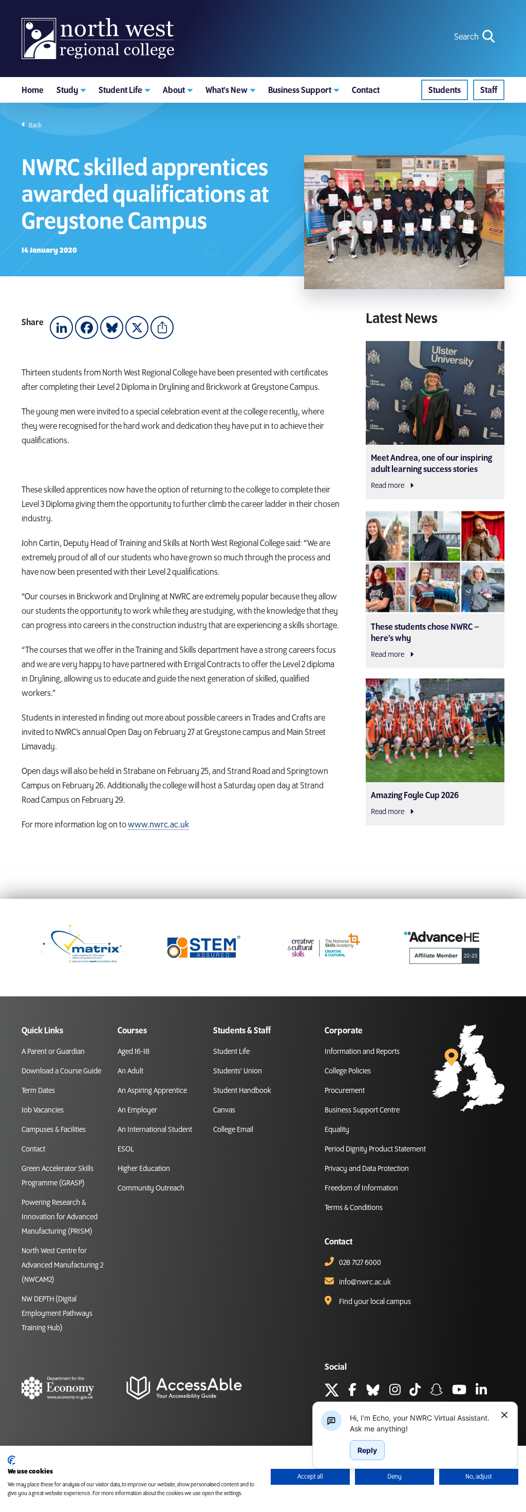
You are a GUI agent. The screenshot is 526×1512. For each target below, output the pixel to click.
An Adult (130, 1071)
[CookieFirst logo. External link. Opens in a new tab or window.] (11, 1460)
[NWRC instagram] (395, 1391)
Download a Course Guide (61, 1071)
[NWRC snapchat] (436, 1391)
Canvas (224, 1110)
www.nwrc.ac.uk (158, 824)
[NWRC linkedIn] (481, 1391)
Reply (367, 1450)
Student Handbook (242, 1091)
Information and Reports (362, 1052)
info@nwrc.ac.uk (365, 1282)
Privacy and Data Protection (367, 1169)
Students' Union (237, 1071)
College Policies (348, 1071)
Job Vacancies (43, 1110)
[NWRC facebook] (352, 1391)
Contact (33, 1149)
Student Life (231, 1052)
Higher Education (144, 1169)
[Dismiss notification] (504, 1415)
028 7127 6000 (360, 1263)
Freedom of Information (361, 1188)
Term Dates (38, 1091)
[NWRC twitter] (332, 1391)
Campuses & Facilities (54, 1130)
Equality (337, 1130)
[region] (421, 1423)
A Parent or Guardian (53, 1052)
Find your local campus (375, 1302)
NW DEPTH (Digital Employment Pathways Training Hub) (57, 1313)
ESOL (126, 1149)
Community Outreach (151, 1188)
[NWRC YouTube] (459, 1391)
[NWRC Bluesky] (373, 1391)
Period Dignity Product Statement (375, 1149)
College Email (233, 1130)
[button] (71, 90)
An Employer (137, 1110)
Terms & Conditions (354, 1208)
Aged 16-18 (133, 1052)
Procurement (345, 1091)
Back (35, 125)
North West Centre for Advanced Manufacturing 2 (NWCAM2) (62, 1265)
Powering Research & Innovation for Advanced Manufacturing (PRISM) (60, 1217)
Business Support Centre (362, 1110)
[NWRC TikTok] (415, 1391)
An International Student (155, 1130)
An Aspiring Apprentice (152, 1091)
